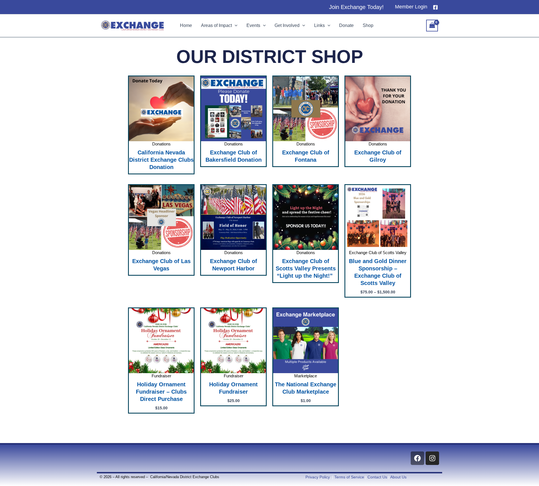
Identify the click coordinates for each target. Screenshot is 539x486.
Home (186, 25)
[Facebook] (435, 7)
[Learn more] (188, 98)
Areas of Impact (216, 25)
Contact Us (377, 477)
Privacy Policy (317, 477)
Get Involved (287, 25)
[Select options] (404, 207)
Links (319, 25)
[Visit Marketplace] (332, 330)
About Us (398, 477)
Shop (368, 25)
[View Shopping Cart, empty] (432, 25)
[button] (356, 7)
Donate (346, 25)
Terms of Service (349, 477)
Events (253, 25)
